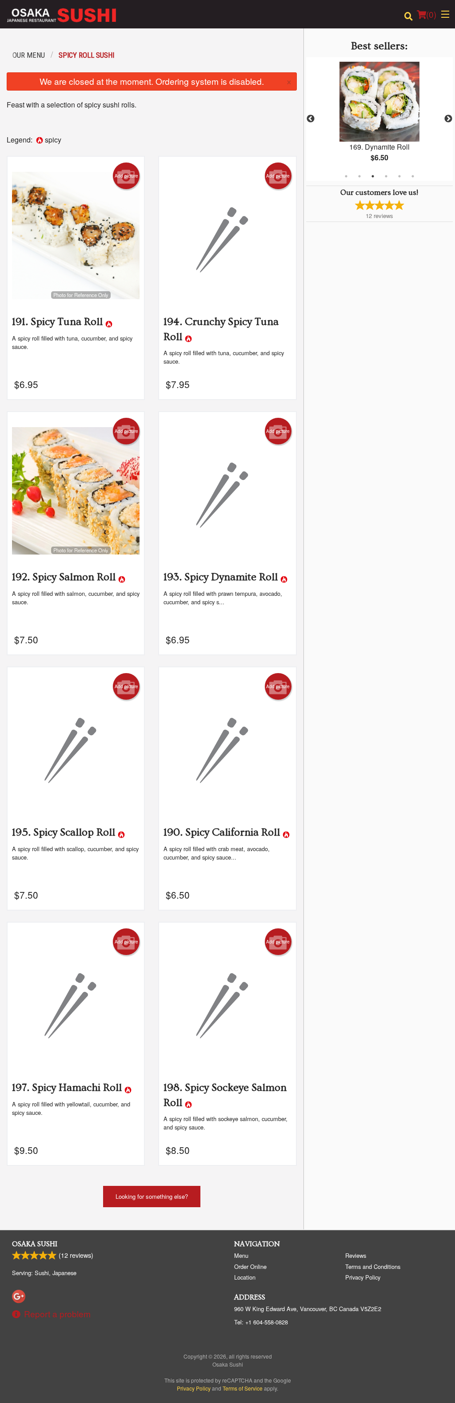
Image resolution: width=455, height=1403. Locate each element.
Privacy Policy (362, 1277)
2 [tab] (359, 176)
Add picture (126, 176)
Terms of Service (243, 1388)
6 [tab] (412, 176)
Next (448, 119)
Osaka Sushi (34, 1244)
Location (244, 1277)
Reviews (355, 1255)
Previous (310, 119)
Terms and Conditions (372, 1266)
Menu (241, 1255)
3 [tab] (372, 176)
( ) (431, 14)
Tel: (261, 1322)
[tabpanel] (379, 118)
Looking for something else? (152, 1196)
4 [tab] (386, 176)
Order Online (250, 1266)
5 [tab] (399, 176)
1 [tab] (346, 176)
